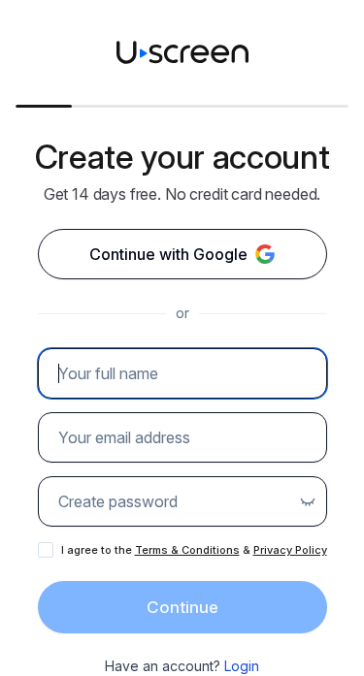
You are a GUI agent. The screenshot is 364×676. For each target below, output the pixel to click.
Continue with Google (168, 254)
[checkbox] (45, 550)
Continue (182, 607)
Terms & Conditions (187, 550)
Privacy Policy (290, 550)
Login (241, 666)
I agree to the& (194, 550)
